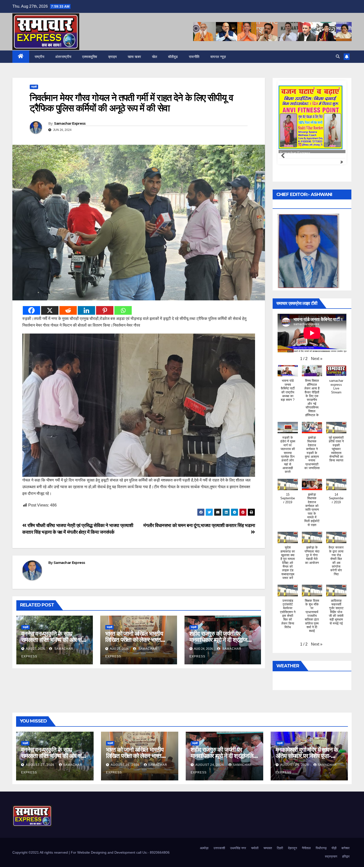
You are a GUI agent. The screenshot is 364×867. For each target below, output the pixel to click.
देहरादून (292, 848)
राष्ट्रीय (40, 56)
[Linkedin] (86, 310)
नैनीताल (306, 848)
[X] (49, 310)
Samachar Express (70, 123)
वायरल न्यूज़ (218, 56)
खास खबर (134, 56)
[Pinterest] (104, 310)
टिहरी (280, 848)
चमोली (255, 848)
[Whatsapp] (123, 310)
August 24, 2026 (210, 765)
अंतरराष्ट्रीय (63, 56)
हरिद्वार (346, 856)
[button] (338, 56)
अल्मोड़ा (204, 848)
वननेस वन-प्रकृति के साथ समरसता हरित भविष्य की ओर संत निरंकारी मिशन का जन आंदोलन (53, 640)
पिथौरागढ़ (321, 848)
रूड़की (34, 86)
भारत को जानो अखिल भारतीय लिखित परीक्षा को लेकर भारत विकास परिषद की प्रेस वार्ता (134, 640)
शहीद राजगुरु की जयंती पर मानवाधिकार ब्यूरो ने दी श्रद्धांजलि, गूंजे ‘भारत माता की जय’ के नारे (221, 640)
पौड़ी (334, 848)
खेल (154, 56)
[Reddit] (68, 310)
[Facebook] (31, 310)
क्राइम (112, 56)
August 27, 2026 (40, 765)
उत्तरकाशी (219, 848)
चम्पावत (267, 848)
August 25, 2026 (125, 765)
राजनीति (194, 56)
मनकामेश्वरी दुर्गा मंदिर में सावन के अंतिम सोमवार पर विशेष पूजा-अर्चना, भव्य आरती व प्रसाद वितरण (309, 756)
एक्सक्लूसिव (89, 56)
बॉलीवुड (173, 56)
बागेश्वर (345, 848)
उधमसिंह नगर (238, 848)
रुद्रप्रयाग (331, 856)
